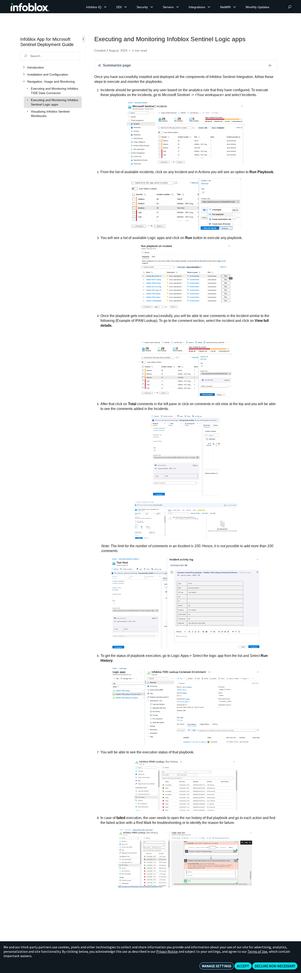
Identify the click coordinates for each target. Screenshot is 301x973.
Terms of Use (257, 951)
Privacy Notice (167, 951)
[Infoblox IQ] (105, 7)
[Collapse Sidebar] (83, 475)
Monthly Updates (257, 7)
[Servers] (177, 7)
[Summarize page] (269, 65)
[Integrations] (209, 7)
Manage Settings (216, 966)
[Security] (152, 7)
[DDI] (125, 7)
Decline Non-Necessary (275, 966)
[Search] (289, 7)
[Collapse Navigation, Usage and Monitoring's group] (23, 81)
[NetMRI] (234, 7)
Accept (243, 966)
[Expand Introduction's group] (23, 67)
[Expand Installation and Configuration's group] (23, 74)
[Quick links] (30, 7)
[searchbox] (50, 56)
